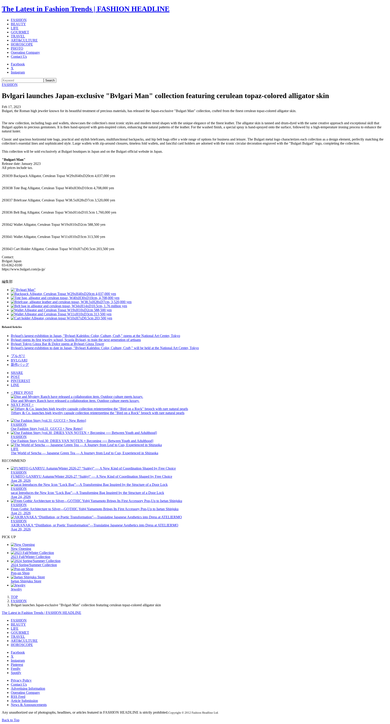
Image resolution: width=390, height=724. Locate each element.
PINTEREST (20, 381)
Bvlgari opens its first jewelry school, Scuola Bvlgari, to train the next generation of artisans (76, 340)
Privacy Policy (21, 680)
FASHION (19, 20)
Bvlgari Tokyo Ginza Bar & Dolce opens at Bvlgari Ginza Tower (57, 344)
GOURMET (20, 32)
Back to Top (10, 720)
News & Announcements (29, 705)
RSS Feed (18, 697)
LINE (15, 385)
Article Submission (24, 701)
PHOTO (17, 48)
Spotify (16, 673)
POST (15, 377)
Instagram (18, 72)
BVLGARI (19, 360)
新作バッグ (20, 365)
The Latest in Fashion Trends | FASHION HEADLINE (85, 9)
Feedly (16, 669)
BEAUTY (18, 24)
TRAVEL (18, 36)
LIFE (15, 28)
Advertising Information (28, 688)
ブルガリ (18, 356)
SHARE (17, 373)
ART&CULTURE (24, 40)
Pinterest (17, 664)
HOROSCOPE (22, 44)
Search (50, 80)
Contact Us (19, 56)
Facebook (18, 64)
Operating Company (25, 52)
